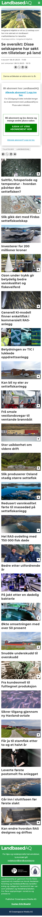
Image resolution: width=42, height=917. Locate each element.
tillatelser (8, 149)
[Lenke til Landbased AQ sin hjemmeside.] (21, 848)
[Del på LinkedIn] (22, 67)
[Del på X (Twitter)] (19, 67)
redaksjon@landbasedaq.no (21, 860)
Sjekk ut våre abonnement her (21, 127)
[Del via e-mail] (26, 67)
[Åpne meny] (39, 3)
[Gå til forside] (18, 3)
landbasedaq (22, 149)
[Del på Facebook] (15, 67)
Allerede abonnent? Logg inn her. (21, 140)
